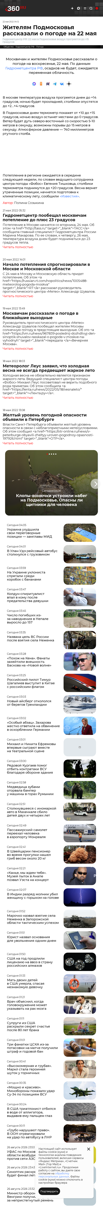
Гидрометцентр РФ (25, 47)
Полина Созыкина (29, 203)
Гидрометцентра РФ (24, 68)
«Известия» (69, 196)
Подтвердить (49, 1191)
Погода (39, 47)
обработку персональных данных (53, 1175)
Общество (9, 47)
